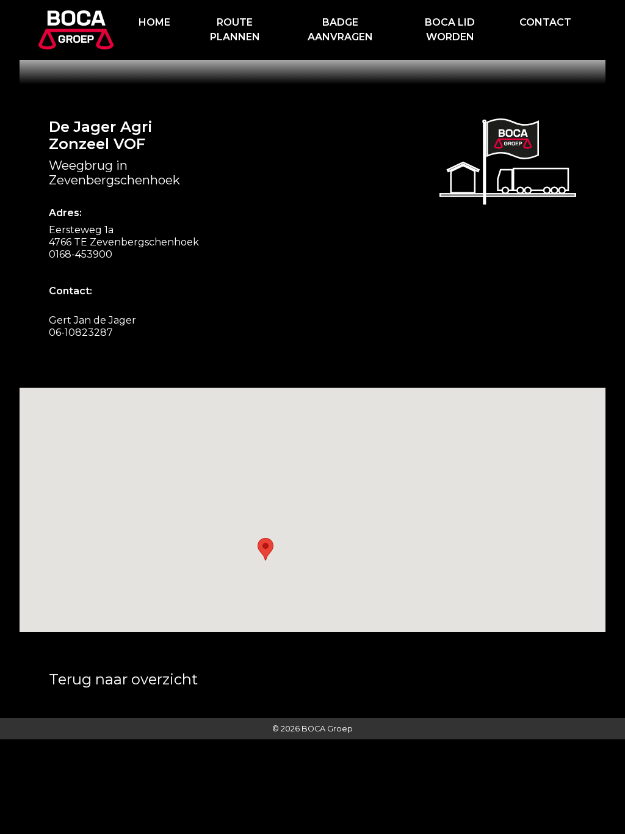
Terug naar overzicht (123, 679)
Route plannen (235, 29)
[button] (265, 549)
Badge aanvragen (340, 29)
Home (154, 22)
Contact (545, 22)
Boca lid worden (450, 29)
